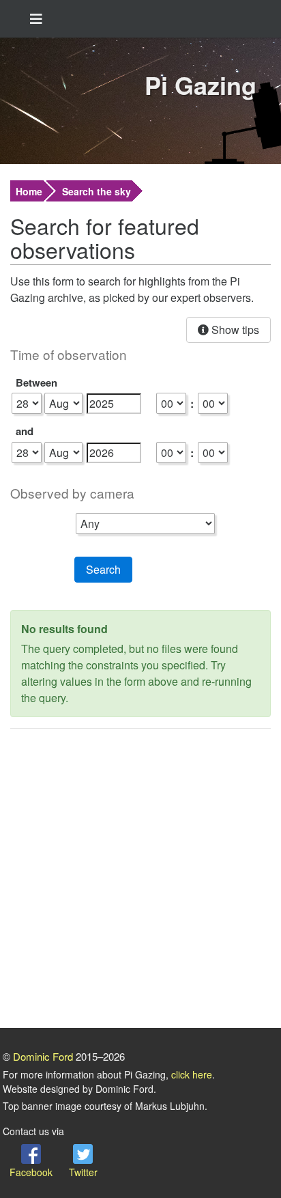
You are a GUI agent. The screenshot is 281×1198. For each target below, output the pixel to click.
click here (191, 1074)
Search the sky (96, 191)
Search (103, 569)
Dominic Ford (43, 1056)
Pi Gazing (200, 84)
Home (29, 191)
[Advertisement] (140, 880)
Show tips (234, 329)
